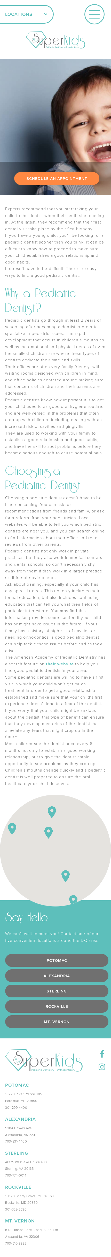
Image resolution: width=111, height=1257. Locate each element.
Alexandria (57, 975)
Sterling (57, 991)
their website (59, 664)
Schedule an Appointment (57, 178)
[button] (27, 14)
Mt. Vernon (57, 1021)
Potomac (57, 960)
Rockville (57, 1006)
